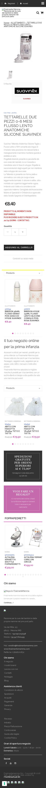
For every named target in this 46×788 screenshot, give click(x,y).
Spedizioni (9, 694)
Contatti (8, 673)
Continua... (8, 603)
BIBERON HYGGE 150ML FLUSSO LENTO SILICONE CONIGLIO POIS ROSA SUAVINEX (32, 315)
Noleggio (8, 677)
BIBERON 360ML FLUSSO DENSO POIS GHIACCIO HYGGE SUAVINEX (13, 313)
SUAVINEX (27, 99)
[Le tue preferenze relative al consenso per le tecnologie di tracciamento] (4, 783)
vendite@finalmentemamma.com (22, 646)
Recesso (8, 719)
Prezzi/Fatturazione (13, 726)
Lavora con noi (11, 669)
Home (6, 23)
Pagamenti (9, 701)
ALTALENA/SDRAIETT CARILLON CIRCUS (32, 558)
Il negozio (8, 661)
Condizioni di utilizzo (13, 690)
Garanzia (8, 705)
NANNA (7, 552)
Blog (6, 680)
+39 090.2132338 (19, 634)
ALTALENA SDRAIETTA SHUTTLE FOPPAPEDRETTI (12, 559)
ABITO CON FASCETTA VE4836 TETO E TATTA (31, 429)
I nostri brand (10, 665)
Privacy (7, 709)
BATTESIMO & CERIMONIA (13, 421)
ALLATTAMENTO (18, 23)
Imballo (7, 722)
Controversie (10, 730)
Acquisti (7, 698)
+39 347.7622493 (17, 637)
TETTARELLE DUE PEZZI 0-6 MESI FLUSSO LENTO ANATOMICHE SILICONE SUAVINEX (23, 24)
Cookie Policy (10, 738)
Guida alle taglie (11, 734)
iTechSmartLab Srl (12, 777)
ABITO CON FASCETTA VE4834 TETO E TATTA (12, 429)
